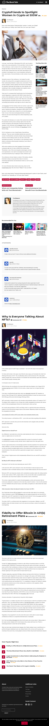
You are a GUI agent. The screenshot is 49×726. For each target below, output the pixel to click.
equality (23, 179)
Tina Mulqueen (16, 198)
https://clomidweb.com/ (14, 303)
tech (33, 179)
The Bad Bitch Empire (29, 602)
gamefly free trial (14, 248)
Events (4, 9)
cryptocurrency (15, 179)
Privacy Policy (28, 693)
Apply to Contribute (29, 687)
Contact (27, 696)
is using (39, 496)
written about (7, 439)
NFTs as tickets (17, 492)
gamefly (11, 262)
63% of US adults (13, 620)
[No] (47, 722)
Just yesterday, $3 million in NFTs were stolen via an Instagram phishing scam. (20, 414)
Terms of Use (28, 691)
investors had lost (6, 388)
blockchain (6, 179)
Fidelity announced (12, 563)
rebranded (27, 393)
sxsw (29, 179)
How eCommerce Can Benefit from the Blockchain (36, 189)
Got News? (40, 2)
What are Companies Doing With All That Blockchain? (12, 189)
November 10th (24, 593)
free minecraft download (15, 277)
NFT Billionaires (19, 494)
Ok (24, 723)
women (38, 179)
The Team (27, 689)
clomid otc (12, 298)
